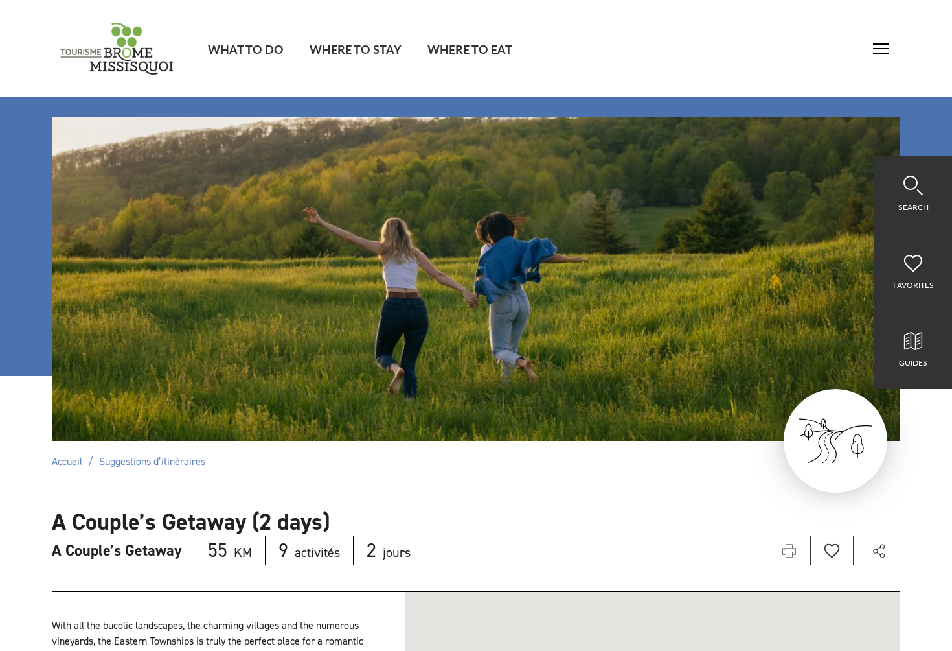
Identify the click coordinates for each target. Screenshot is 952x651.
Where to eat (469, 49)
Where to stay (356, 49)
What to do (246, 49)
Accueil (67, 461)
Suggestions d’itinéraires (152, 461)
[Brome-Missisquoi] (117, 48)
